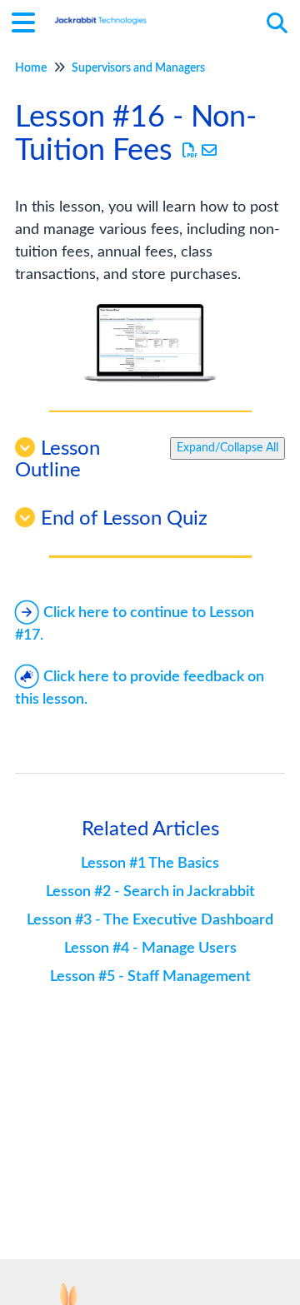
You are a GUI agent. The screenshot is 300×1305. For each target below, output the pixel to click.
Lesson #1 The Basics (150, 863)
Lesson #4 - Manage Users (150, 948)
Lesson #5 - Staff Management (150, 976)
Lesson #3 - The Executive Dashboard (150, 920)
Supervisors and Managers (138, 68)
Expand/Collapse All (227, 448)
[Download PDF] (190, 151)
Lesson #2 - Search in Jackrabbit (150, 891)
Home (31, 68)
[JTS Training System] (100, 14)
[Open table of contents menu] (29, 21)
